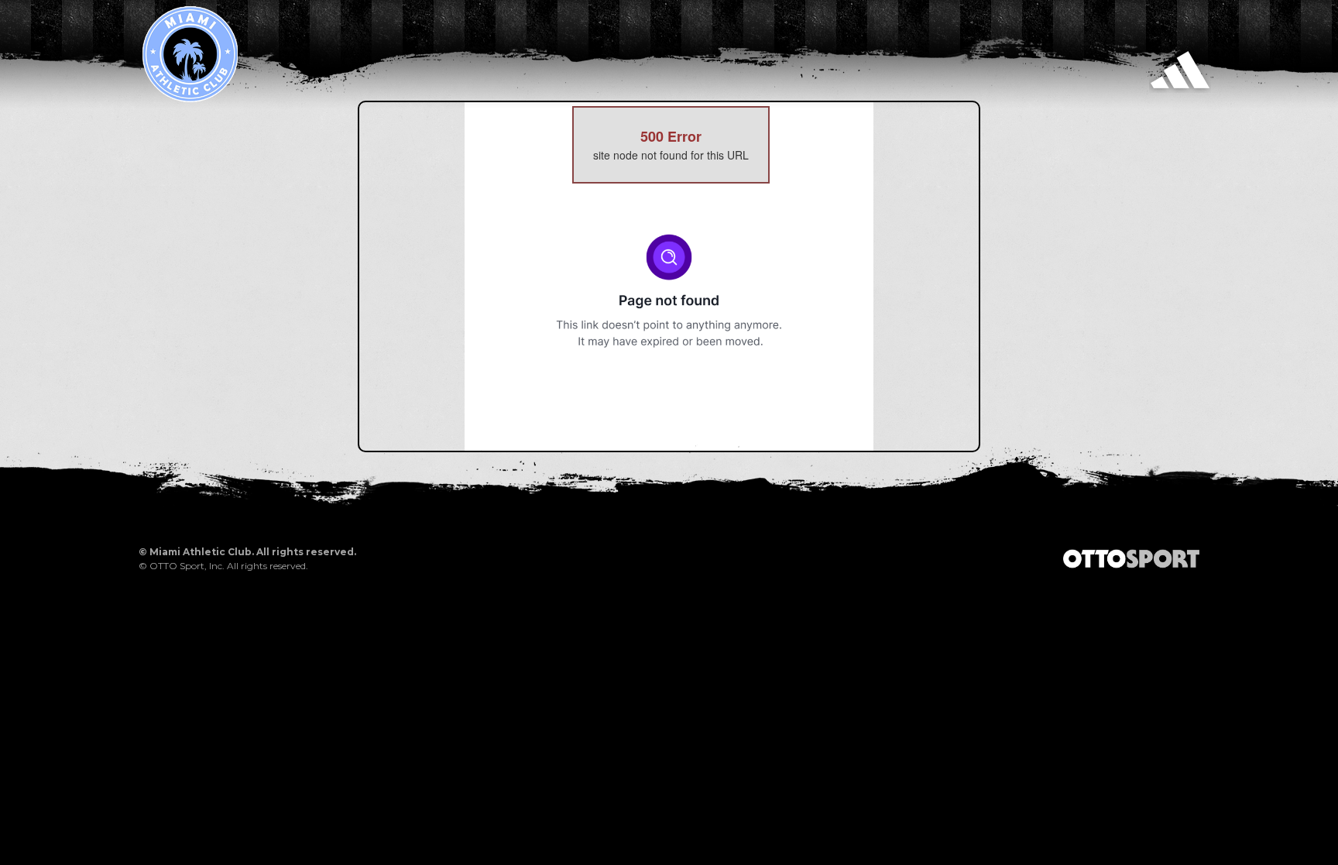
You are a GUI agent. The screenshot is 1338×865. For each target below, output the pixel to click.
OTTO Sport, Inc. (187, 566)
